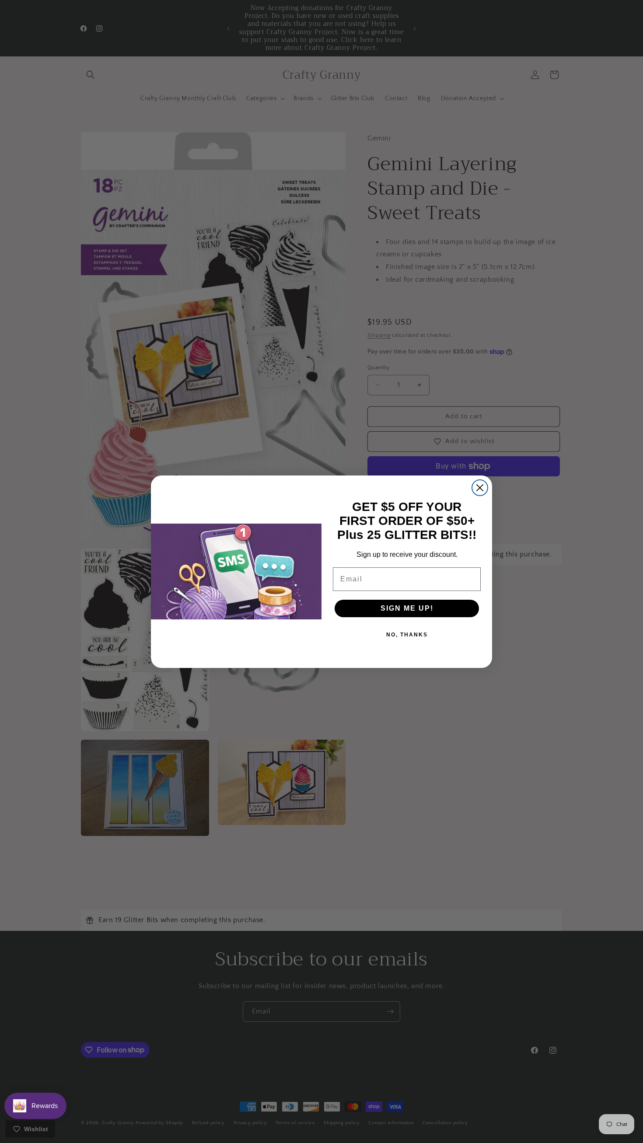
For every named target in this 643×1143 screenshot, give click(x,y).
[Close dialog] (480, 488)
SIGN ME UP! (407, 608)
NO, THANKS (407, 635)
